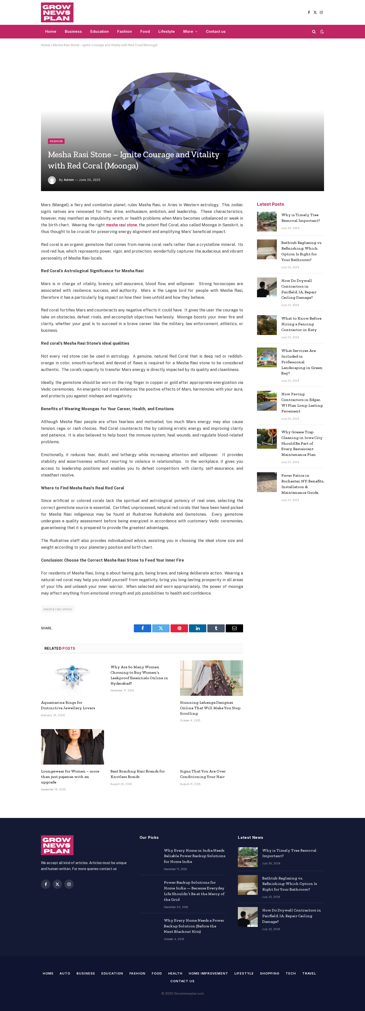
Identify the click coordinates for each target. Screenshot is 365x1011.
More (188, 31)
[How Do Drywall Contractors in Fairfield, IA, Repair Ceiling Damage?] (267, 287)
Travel (309, 973)
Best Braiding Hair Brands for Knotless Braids (137, 774)
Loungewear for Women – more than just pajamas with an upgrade (70, 776)
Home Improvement (208, 973)
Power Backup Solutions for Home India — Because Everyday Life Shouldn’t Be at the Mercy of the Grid (194, 891)
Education (99, 31)
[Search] (314, 31)
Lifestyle (166, 31)
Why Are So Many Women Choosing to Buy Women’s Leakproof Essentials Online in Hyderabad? (139, 675)
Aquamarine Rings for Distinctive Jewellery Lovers (68, 705)
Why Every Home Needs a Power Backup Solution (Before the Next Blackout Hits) (194, 926)
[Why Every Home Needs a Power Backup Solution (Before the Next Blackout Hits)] (149, 927)
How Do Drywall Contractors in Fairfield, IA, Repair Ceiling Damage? (299, 289)
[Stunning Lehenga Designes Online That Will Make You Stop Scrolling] (211, 678)
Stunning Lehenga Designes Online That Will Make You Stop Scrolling (210, 708)
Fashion (124, 31)
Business (73, 31)
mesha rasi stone (121, 225)
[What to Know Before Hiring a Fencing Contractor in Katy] (267, 325)
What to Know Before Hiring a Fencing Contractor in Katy (301, 324)
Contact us (216, 31)
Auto (65, 973)
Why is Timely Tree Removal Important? (300, 217)
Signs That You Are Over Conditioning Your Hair (203, 774)
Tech (291, 973)
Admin (69, 180)
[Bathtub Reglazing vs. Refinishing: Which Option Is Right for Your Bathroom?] (267, 249)
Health (175, 973)
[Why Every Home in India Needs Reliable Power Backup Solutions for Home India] (149, 857)
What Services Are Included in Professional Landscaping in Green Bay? (302, 362)
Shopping (269, 973)
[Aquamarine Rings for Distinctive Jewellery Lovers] (72, 678)
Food (145, 31)
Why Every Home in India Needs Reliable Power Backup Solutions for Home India (194, 856)
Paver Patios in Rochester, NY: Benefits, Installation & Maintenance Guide (302, 484)
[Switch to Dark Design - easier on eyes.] (321, 32)
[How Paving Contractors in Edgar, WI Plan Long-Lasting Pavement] (267, 401)
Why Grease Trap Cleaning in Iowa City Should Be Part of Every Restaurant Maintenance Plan (302, 443)
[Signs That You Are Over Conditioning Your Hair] (211, 747)
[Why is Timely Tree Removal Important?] (267, 222)
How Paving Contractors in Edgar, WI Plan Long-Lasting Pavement (302, 402)
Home (50, 31)
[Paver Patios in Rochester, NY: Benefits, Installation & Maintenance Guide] (267, 482)
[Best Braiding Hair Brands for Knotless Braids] (142, 747)
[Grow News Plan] (57, 12)
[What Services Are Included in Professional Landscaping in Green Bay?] (267, 357)
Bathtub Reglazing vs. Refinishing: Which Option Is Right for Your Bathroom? (301, 251)
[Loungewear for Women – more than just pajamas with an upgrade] (72, 747)
